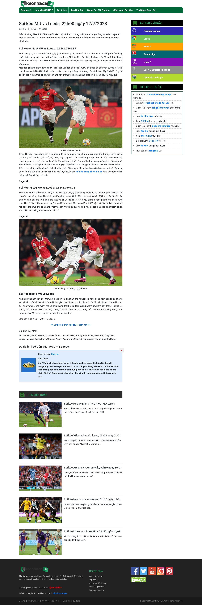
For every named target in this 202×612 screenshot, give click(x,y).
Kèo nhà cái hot (95, 576)
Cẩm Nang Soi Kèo (123, 10)
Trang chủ (26, 10)
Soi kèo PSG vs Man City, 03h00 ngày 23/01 (89, 403)
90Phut (145, 121)
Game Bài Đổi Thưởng (98, 10)
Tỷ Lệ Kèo (62, 10)
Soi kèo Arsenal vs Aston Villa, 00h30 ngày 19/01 (93, 467)
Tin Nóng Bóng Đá (145, 10)
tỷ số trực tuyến (60, 593)
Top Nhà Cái (77, 10)
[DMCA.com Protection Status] (138, 579)
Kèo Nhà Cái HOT (44, 10)
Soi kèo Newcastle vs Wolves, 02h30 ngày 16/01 (92, 499)
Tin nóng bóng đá (96, 590)
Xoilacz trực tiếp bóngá (159, 94)
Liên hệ (23, 601)
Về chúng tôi (34, 601)
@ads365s (55, 587)
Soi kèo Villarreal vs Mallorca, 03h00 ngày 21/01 (92, 435)
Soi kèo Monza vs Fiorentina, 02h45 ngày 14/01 (92, 531)
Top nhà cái (94, 580)
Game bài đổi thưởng (98, 583)
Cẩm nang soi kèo (97, 587)
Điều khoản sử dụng (71, 601)
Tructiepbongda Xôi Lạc (156, 103)
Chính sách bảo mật (51, 601)
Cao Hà (55, 354)
